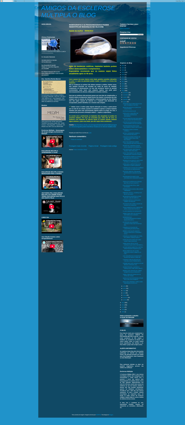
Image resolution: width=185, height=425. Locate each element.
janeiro (125, 299)
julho (124, 286)
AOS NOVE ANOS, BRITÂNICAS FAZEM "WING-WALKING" (131, 150)
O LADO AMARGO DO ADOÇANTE (132, 211)
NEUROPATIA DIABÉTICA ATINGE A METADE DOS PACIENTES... (132, 157)
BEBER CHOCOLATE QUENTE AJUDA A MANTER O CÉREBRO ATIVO (132, 232)
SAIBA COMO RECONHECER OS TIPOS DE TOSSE (132, 275)
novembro (125, 94)
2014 (123, 88)
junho (124, 288)
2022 (123, 70)
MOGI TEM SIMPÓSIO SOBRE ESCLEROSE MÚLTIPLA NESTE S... (133, 142)
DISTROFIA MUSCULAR (129, 111)
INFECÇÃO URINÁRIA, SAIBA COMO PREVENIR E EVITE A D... (133, 282)
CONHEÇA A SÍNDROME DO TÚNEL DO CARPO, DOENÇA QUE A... (132, 236)
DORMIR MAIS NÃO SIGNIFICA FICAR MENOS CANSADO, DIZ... (133, 264)
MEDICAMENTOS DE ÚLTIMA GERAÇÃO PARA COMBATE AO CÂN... (132, 252)
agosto (125, 101)
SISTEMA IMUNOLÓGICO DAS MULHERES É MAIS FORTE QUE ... (133, 126)
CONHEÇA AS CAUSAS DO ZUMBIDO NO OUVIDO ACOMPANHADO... (133, 168)
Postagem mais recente (78, 146)
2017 (123, 81)
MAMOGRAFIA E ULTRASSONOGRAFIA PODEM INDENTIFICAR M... (132, 219)
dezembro (125, 92)
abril (124, 293)
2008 (123, 311)
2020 (123, 74)
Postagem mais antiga (108, 146)
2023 (123, 67)
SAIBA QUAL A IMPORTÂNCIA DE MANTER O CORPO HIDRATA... (132, 164)
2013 (123, 90)
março (125, 295)
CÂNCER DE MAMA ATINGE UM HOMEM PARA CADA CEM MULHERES (131, 138)
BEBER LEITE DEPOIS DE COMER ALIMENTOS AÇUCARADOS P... (132, 271)
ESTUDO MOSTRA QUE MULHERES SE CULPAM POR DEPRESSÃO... (133, 119)
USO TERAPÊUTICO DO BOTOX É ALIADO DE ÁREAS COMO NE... (132, 256)
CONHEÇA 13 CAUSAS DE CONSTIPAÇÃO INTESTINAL (131, 228)
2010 (123, 307)
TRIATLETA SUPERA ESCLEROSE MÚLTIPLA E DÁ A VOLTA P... (132, 182)
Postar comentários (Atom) (80, 149)
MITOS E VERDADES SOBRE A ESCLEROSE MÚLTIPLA (131, 134)
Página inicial (93, 146)
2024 (123, 65)
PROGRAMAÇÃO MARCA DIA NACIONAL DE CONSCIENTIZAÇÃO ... (133, 178)
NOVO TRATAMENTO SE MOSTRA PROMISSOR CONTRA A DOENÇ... (133, 153)
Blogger (111, 414)
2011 (123, 305)
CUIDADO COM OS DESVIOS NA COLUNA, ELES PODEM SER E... (132, 260)
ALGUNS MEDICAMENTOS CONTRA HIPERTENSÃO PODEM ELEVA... (133, 248)
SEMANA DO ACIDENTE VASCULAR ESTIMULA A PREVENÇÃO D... (133, 161)
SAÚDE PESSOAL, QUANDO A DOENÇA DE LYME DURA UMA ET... (133, 267)
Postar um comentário (76, 139)
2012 (123, 302)
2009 (123, 309)
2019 (123, 77)
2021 (123, 72)
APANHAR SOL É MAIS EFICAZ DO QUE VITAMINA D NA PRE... (132, 104)
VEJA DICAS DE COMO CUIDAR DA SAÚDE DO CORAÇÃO (132, 204)
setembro (125, 99)
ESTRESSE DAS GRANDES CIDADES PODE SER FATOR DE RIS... (132, 224)
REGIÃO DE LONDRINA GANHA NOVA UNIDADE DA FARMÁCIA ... (132, 146)
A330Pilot (98, 414)
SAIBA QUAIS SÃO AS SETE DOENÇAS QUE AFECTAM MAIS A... (133, 244)
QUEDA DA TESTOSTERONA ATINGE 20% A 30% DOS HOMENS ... (133, 278)
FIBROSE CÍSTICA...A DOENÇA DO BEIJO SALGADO (132, 193)
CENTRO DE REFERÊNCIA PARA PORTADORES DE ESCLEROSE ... (133, 123)
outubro (125, 97)
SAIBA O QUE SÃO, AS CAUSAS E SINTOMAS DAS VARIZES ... (132, 214)
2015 (123, 86)
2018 (123, 79)
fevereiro (125, 297)
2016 (123, 83)
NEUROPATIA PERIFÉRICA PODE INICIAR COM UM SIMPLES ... (132, 197)
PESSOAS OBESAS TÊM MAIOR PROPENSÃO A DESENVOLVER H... (132, 173)
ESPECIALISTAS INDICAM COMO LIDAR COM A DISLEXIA (132, 240)
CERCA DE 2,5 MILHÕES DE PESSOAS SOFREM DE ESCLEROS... (130, 115)
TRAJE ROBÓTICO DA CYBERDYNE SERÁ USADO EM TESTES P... (133, 208)
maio (124, 290)
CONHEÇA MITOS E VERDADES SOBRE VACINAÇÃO (132, 200)
